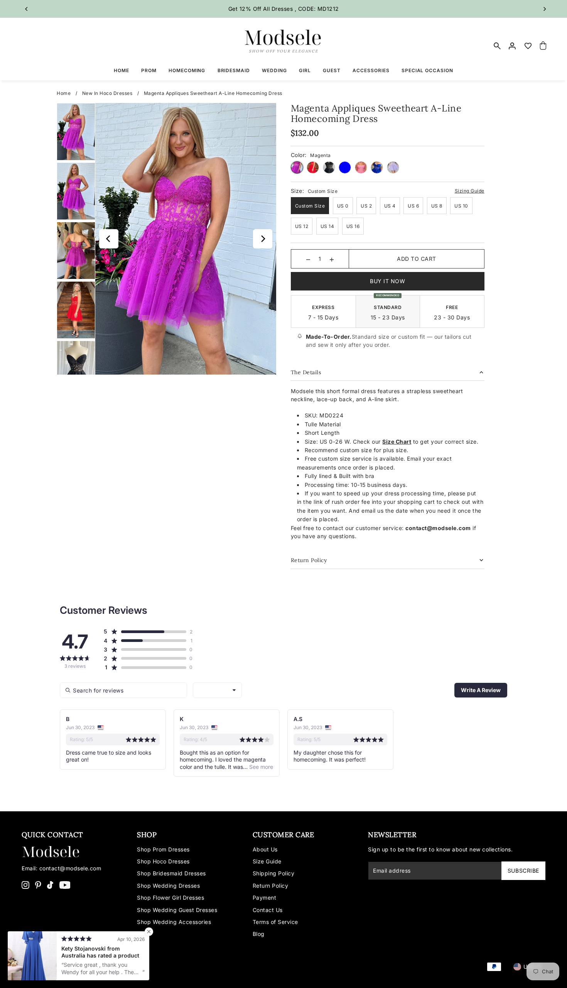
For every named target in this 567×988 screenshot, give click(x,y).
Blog (259, 934)
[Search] (497, 46)
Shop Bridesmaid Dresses (171, 873)
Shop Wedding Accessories (174, 922)
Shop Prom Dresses (163, 849)
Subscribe (523, 870)
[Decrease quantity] (308, 259)
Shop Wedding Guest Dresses (177, 910)
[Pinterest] (38, 884)
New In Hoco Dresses (107, 93)
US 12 (302, 226)
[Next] (544, 9)
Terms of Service (275, 922)
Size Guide (267, 861)
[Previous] (26, 9)
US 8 (436, 206)
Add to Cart (416, 258)
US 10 (461, 206)
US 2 (366, 206)
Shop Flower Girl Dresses (170, 897)
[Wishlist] (528, 46)
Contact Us (268, 910)
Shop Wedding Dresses (168, 885)
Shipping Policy (274, 873)
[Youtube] (65, 884)
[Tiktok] (50, 884)
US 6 (413, 206)
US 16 (353, 226)
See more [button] (260, 766)
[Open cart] (543, 45)
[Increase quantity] (332, 259)
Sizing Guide (469, 191)
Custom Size (310, 206)
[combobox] (217, 690)
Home (64, 93)
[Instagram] (25, 884)
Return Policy (271, 885)
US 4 (390, 206)
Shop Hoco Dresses (163, 861)
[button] (144, 631)
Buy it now (387, 281)
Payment (265, 897)
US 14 (327, 226)
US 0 (343, 206)
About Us (265, 849)
